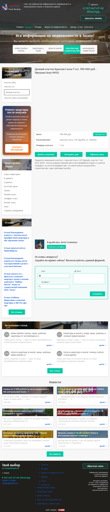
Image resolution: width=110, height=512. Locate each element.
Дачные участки (13, 92)
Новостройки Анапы (21, 49)
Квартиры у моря (38, 49)
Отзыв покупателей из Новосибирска (14, 249)
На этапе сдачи (11, 186)
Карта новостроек (12, 174)
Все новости (55, 454)
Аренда (73, 27)
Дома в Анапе (55, 48)
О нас (80, 27)
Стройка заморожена (13, 210)
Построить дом (71, 154)
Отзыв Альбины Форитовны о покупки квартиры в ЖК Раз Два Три (15, 301)
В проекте (8, 178)
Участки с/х (9, 86)
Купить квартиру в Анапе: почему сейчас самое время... (83, 353)
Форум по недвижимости (56, 27)
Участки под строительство (72, 49)
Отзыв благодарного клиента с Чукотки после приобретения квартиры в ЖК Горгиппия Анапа (16, 236)
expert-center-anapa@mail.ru (10, 482)
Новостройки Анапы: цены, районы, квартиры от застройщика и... (29, 334)
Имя (43, 271)
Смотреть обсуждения (17, 148)
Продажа (29, 27)
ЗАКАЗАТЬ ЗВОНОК (93, 18)
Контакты (88, 27)
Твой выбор (11, 465)
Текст (79, 271)
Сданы (7, 190)
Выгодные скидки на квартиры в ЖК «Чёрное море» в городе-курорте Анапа (25, 434)
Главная (19, 27)
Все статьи (55, 370)
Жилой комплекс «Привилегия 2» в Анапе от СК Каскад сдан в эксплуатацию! (80, 412)
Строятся (8, 182)
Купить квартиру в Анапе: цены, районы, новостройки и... (31, 353)
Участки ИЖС (10, 82)
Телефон (45, 282)
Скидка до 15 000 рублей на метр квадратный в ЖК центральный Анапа (26, 390)
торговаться (100, 134)
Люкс (6, 206)
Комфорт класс (11, 198)
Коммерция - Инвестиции (89, 49)
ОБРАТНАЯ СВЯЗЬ (95, 466)
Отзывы (38, 27)
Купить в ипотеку (46, 154)
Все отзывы (16, 312)
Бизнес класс (10, 202)
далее (50, 345)
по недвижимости (10, 468)
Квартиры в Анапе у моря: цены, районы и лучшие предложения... (84, 334)
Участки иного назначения (16, 98)
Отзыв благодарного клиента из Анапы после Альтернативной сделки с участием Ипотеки (16, 262)
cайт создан (51, 510)
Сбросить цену (97, 154)
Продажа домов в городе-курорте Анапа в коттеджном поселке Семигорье (78, 434)
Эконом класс (10, 194)
